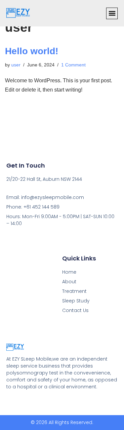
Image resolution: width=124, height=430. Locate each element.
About (69, 281)
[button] (112, 13)
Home (69, 272)
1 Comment (73, 64)
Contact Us (75, 310)
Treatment (74, 291)
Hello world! (31, 51)
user (16, 64)
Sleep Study (76, 300)
